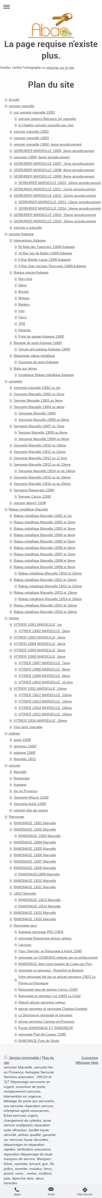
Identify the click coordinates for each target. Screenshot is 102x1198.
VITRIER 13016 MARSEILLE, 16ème (40, 720)
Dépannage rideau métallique (34, 356)
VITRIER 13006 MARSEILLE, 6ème (39, 656)
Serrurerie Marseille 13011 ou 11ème (40, 452)
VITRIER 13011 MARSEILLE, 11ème (40, 688)
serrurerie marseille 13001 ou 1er (37, 388)
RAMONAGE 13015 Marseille (35, 913)
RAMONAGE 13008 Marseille (35, 868)
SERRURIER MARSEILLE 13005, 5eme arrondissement (54, 151)
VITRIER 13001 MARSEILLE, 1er (38, 624)
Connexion (89, 1058)
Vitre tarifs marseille (28, 727)
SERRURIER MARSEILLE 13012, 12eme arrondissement (55, 195)
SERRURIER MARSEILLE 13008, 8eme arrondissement (54, 170)
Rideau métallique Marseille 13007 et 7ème (44, 554)
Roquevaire (22, 778)
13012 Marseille (25, 893)
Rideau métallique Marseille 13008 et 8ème (44, 560)
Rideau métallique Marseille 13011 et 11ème (45, 580)
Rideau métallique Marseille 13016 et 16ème (45, 612)
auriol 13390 (22, 740)
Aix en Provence (25, 791)
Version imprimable (24, 1058)
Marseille (20, 772)
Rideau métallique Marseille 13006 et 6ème (44, 548)
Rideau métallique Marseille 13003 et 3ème (44, 528)
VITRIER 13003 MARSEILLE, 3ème (39, 637)
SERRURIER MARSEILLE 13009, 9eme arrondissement (54, 176)
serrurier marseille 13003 (31, 138)
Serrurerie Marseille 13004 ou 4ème (39, 407)
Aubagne (20, 785)
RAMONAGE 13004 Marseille (35, 842)
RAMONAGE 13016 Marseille (35, 919)
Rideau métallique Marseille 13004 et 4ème (44, 535)
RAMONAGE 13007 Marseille (35, 861)
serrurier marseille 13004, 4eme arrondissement (48, 144)
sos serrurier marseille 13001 (34, 112)
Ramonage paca (25, 925)
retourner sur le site (60, 67)
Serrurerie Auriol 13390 (30, 804)
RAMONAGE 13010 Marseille (35, 881)
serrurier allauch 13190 (30, 503)
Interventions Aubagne (30, 240)
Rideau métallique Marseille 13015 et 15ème (45, 605)
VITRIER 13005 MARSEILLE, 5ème (39, 650)
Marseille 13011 (25, 759)
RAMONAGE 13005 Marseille (35, 849)
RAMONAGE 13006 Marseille (35, 855)
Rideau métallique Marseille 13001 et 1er (43, 516)
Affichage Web (87, 1063)
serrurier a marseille (28, 228)
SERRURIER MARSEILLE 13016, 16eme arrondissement (55, 221)
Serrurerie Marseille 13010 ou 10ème (40, 445)
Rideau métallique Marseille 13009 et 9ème (44, 567)
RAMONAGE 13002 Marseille (35, 829)
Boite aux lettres (25, 368)
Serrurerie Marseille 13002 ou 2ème (39, 394)
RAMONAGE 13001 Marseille (35, 823)
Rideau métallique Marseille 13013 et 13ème (45, 592)
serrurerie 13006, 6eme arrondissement (42, 157)
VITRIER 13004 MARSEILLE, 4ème (39, 644)
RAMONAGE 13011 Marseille (35, 887)
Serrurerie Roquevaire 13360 (34, 490)
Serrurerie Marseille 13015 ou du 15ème (42, 477)
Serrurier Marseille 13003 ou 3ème (38, 400)
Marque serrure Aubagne (31, 272)
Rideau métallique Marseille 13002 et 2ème (44, 522)
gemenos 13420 (25, 746)
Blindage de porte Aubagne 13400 (38, 343)
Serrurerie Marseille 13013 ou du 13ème (42, 464)
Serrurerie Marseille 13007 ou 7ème (39, 426)
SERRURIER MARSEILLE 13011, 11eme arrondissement (55, 189)
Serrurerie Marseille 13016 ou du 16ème (42, 484)
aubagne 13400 (24, 753)
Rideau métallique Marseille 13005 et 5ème (44, 541)
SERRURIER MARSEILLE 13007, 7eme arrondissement (54, 163)
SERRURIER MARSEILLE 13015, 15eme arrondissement (55, 215)
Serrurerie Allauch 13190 (31, 797)
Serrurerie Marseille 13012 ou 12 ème (40, 458)
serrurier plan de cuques (31, 810)
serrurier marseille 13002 (31, 131)
